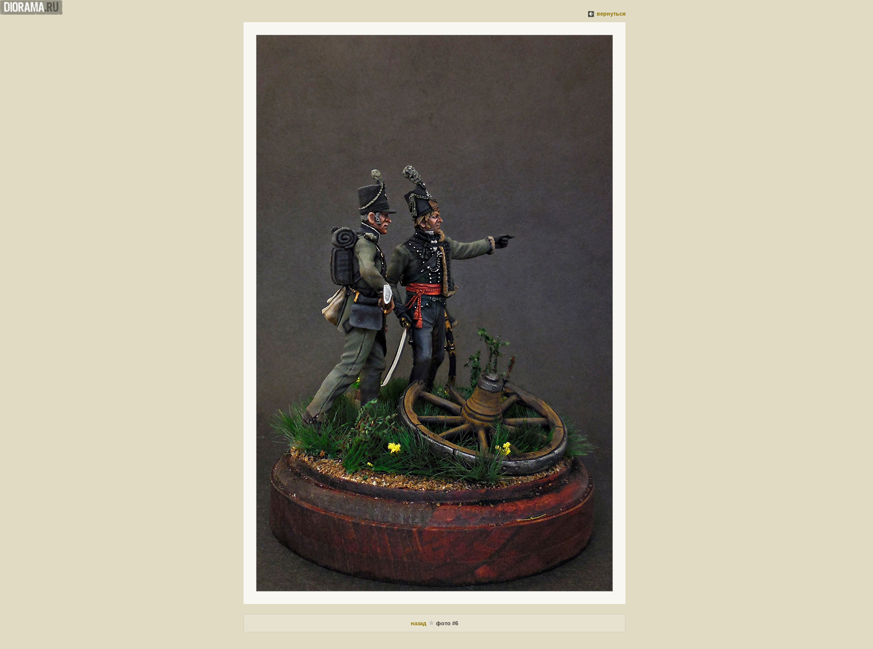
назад (419, 623)
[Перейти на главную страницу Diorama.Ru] (31, 13)
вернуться (611, 14)
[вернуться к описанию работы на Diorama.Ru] (591, 14)
